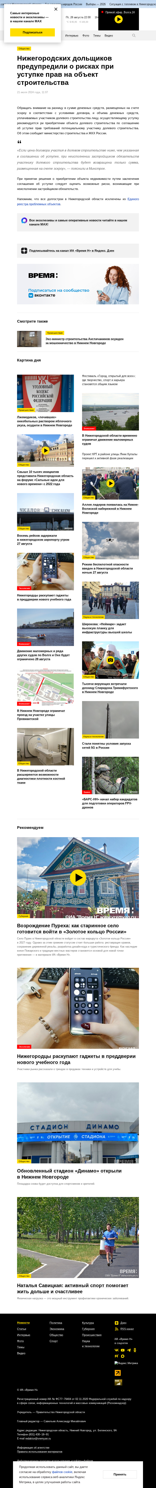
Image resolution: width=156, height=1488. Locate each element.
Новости (23, 1322)
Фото (20, 1341)
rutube (117, 1356)
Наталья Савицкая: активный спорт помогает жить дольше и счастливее (72, 1284)
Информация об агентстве (33, 1447)
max (123, 1356)
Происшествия (92, 1335)
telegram (129, 1350)
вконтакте (117, 1350)
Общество (24, 48)
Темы (20, 1347)
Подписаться (32, 32)
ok (135, 1350)
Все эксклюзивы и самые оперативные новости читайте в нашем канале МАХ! (78, 222)
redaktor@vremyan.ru (38, 1438)
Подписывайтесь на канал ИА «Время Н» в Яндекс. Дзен (71, 250)
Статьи (21, 1328)
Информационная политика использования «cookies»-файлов (55, 1460)
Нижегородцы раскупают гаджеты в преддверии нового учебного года (76, 1055)
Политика (56, 1322)
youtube (123, 1350)
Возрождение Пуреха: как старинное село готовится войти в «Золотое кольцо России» (71, 924)
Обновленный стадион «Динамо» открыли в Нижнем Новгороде (69, 1170)
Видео (21, 1353)
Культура (88, 1322)
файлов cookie (62, 1472)
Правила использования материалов (39, 1451)
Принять (120, 1474)
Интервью (23, 1335)
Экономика (57, 1328)
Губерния (88, 1328)
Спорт (54, 1341)
